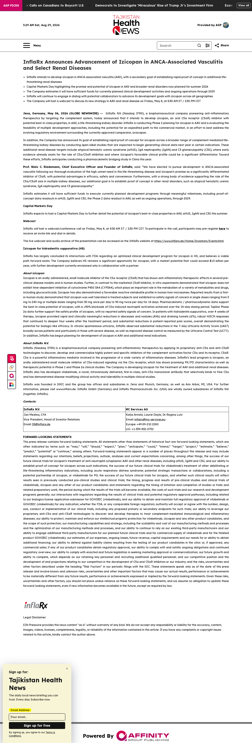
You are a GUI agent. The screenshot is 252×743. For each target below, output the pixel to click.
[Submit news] (12, 358)
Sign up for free (37, 725)
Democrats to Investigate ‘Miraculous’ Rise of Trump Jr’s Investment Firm (154, 5)
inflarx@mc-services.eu (149, 419)
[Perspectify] (12, 367)
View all (243, 5)
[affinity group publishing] (12, 376)
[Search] (199, 45)
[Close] (67, 668)
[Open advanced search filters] (207, 45)
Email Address (20, 710)
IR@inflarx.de (41, 424)
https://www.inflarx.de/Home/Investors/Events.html (189, 241)
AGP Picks (11, 5)
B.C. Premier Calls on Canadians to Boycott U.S (46, 5)
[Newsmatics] (12, 384)
